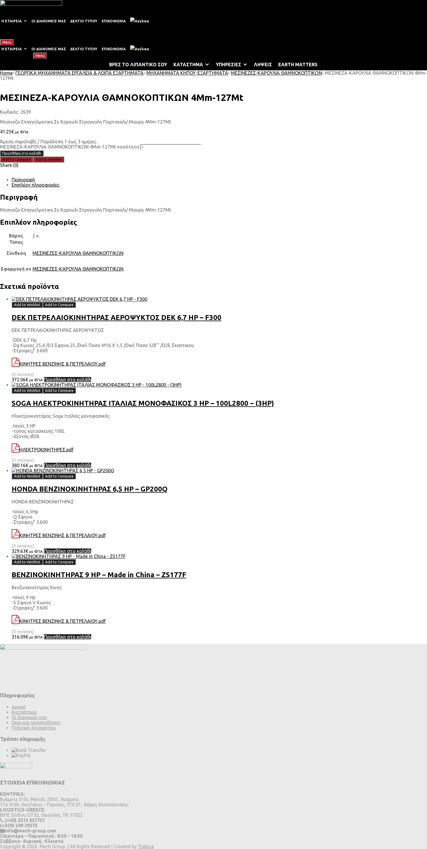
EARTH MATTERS (297, 64)
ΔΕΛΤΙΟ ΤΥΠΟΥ (83, 21)
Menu (7, 42)
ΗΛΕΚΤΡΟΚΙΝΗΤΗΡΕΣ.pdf (46, 449)
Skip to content (31, 41)
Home (6, 73)
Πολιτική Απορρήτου (34, 727)
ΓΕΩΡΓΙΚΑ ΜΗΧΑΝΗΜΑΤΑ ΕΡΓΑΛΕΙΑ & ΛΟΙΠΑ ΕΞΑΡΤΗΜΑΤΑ (79, 73)
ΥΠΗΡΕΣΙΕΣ (228, 64)
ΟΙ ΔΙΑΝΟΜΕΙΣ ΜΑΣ (48, 21)
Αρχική (19, 706)
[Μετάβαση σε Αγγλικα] (141, 21)
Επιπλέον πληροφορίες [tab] (36, 184)
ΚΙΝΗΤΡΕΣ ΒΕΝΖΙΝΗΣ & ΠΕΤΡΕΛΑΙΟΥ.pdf (62, 364)
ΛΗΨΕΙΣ (263, 64)
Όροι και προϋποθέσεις (36, 722)
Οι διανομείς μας (29, 717)
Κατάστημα (24, 712)
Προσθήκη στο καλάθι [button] (67, 379)
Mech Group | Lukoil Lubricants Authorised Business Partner (63, 32)
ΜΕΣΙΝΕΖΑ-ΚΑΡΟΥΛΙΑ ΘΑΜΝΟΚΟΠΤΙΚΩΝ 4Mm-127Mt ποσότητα (69, 146)
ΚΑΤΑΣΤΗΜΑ (188, 64)
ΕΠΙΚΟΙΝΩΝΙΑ (114, 21)
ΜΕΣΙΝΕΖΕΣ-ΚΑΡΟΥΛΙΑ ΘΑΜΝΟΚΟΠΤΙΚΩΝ (276, 73)
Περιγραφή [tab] (23, 179)
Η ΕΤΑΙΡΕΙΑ (11, 21)
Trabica (146, 846)
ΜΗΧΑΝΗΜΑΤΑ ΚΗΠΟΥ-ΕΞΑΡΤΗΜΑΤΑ (187, 73)
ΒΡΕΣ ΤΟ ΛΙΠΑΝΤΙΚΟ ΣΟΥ (138, 64)
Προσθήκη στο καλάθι (21, 153)
